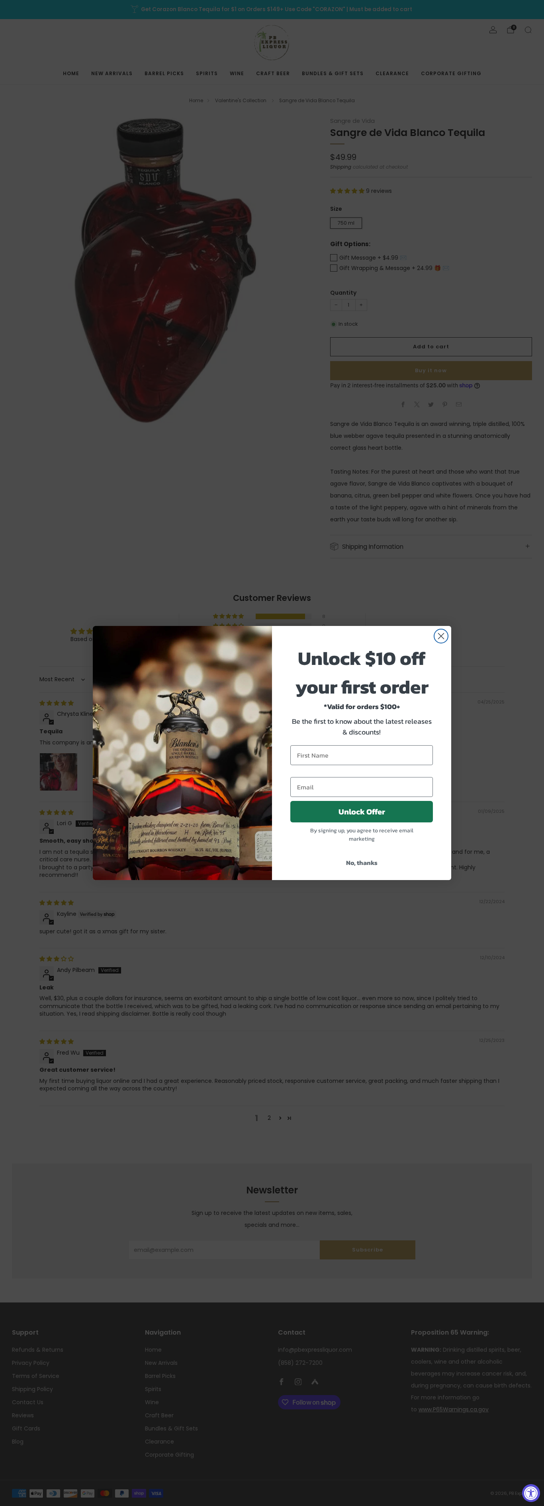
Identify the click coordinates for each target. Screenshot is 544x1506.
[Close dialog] (441, 636)
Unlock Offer (362, 812)
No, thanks (362, 862)
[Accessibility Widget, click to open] (531, 1493)
